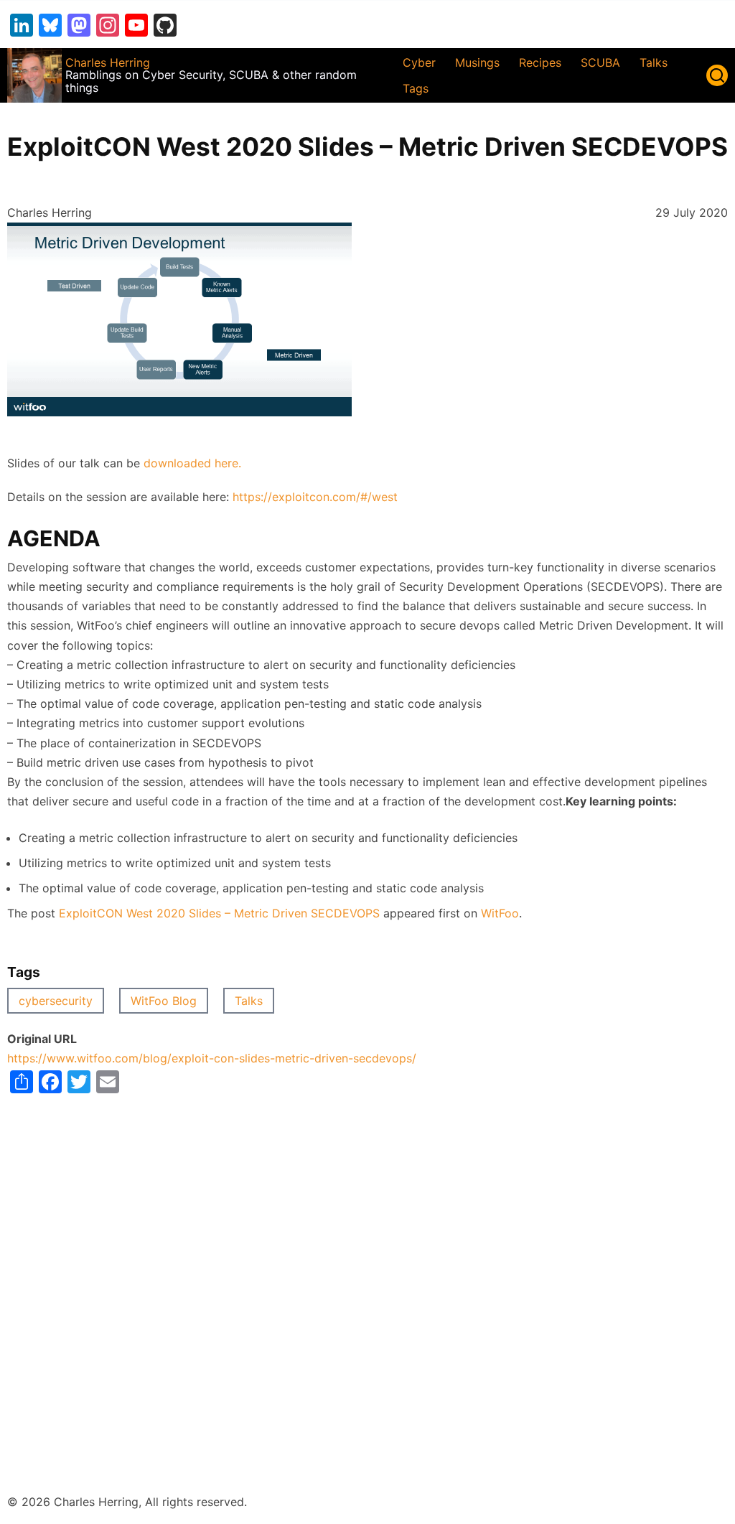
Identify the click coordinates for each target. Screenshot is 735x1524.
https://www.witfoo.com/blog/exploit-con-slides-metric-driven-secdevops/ (211, 1058)
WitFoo (500, 913)
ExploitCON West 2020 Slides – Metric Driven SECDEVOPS (219, 913)
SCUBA (600, 62)
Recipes (540, 62)
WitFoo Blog (164, 1001)
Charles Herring (107, 62)
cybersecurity (56, 1001)
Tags (416, 88)
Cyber (419, 62)
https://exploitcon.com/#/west (315, 497)
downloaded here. (192, 463)
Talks (654, 62)
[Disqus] (367, 1272)
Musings (477, 62)
